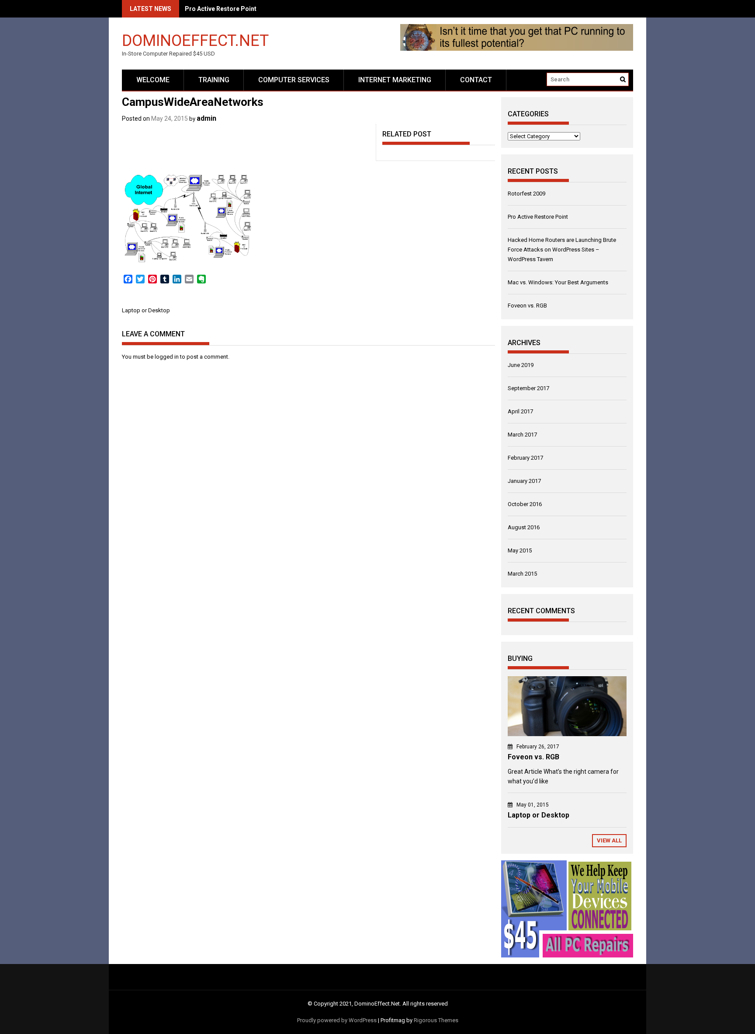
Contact (476, 80)
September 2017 (528, 388)
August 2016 (524, 527)
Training (213, 80)
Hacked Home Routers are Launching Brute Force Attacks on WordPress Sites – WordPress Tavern (562, 249)
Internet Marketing (394, 80)
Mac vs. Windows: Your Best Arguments (558, 282)
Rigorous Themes (436, 1020)
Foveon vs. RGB (527, 305)
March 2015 (522, 573)
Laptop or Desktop (146, 310)
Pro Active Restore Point (538, 216)
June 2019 (520, 365)
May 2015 (520, 550)
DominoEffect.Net (195, 40)
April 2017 (520, 411)
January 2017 (524, 481)
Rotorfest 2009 (526, 193)
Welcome (153, 80)
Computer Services (293, 80)
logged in (167, 356)
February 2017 (525, 457)
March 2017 (522, 434)
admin (206, 118)
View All (609, 840)
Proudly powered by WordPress (337, 1020)
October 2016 (525, 504)
